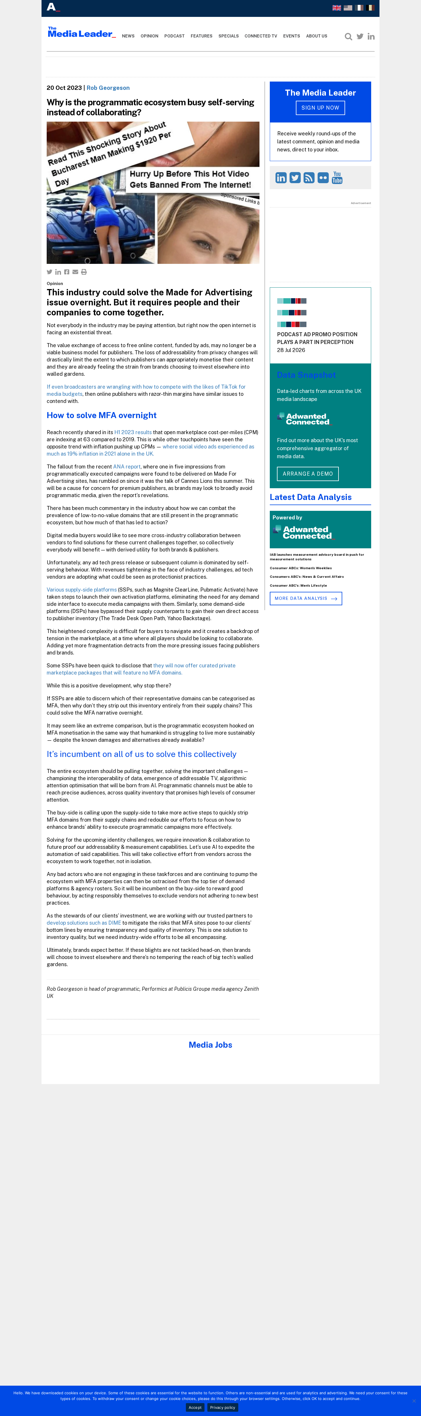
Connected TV (261, 36)
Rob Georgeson (108, 87)
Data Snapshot (306, 375)
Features (202, 36)
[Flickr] (324, 177)
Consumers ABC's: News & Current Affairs (307, 577)
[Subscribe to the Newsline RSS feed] (310, 177)
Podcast (174, 36)
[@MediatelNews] (296, 177)
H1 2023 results (133, 432)
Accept (195, 1407)
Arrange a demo (308, 474)
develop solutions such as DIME (84, 923)
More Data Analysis (301, 598)
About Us (316, 36)
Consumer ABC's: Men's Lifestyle (298, 586)
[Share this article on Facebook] (67, 272)
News (128, 36)
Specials (229, 36)
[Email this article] (75, 272)
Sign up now (320, 108)
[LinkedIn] (371, 36)
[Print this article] (84, 272)
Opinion (149, 36)
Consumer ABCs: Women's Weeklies (301, 568)
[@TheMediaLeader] (360, 36)
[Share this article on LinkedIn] (58, 272)
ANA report (127, 467)
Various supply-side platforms (82, 590)
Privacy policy (222, 1407)
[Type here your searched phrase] (348, 36)
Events (291, 36)
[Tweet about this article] (49, 272)
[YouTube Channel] (338, 177)
